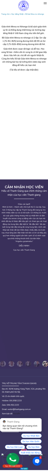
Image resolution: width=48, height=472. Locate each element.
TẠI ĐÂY (16, 413)
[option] (11, 364)
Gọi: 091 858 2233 (12, 466)
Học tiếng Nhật (17, 14)
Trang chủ (5, 14)
